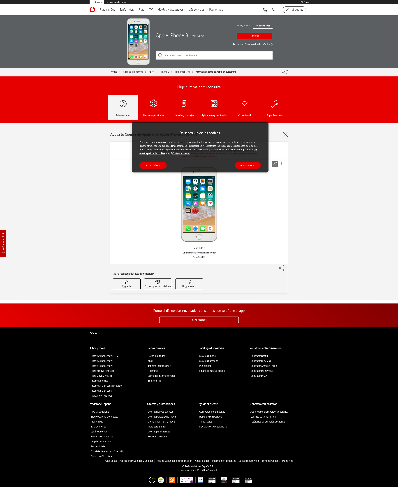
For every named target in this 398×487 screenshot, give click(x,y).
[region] (200, 147)
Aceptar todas (247, 165)
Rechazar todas (153, 165)
